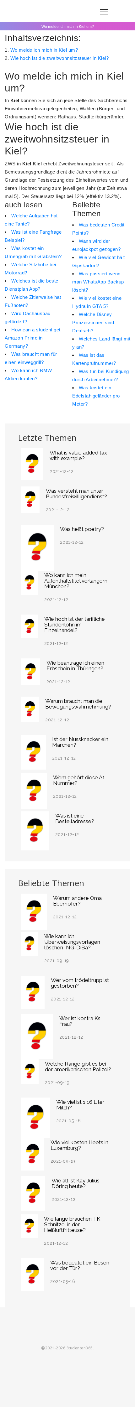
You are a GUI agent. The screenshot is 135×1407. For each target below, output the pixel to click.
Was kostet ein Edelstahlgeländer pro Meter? (96, 396)
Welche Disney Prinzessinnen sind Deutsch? (93, 322)
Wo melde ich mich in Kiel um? (44, 50)
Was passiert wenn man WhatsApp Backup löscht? (98, 282)
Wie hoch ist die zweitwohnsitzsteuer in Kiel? (59, 58)
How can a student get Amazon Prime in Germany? (33, 338)
